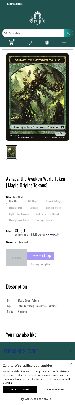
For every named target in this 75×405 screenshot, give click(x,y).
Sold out (16, 257)
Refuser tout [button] (55, 389)
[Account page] (47, 42)
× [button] (71, 363)
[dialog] (37, 382)
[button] (42, 235)
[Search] (68, 33)
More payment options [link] (40, 264)
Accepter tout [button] (20, 389)
